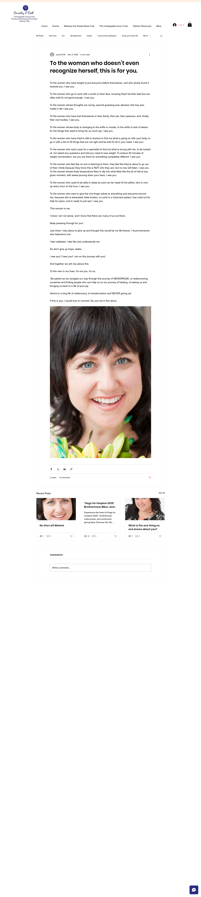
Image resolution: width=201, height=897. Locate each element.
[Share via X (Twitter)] (58, 469)
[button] (190, 24)
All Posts (39, 36)
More (145, 36)
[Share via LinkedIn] (64, 469)
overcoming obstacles (106, 36)
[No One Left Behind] (56, 509)
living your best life (130, 36)
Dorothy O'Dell (24, 13)
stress (89, 36)
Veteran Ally (24, 21)
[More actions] (149, 54)
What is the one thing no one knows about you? (144, 527)
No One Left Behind (52, 525)
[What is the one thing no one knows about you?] (145, 509)
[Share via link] (71, 469)
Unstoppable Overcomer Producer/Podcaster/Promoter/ (24, 18)
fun (63, 36)
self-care (52, 36)
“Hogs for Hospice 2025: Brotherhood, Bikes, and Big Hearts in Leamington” (99, 505)
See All (162, 493)
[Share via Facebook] (51, 469)
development (75, 36)
